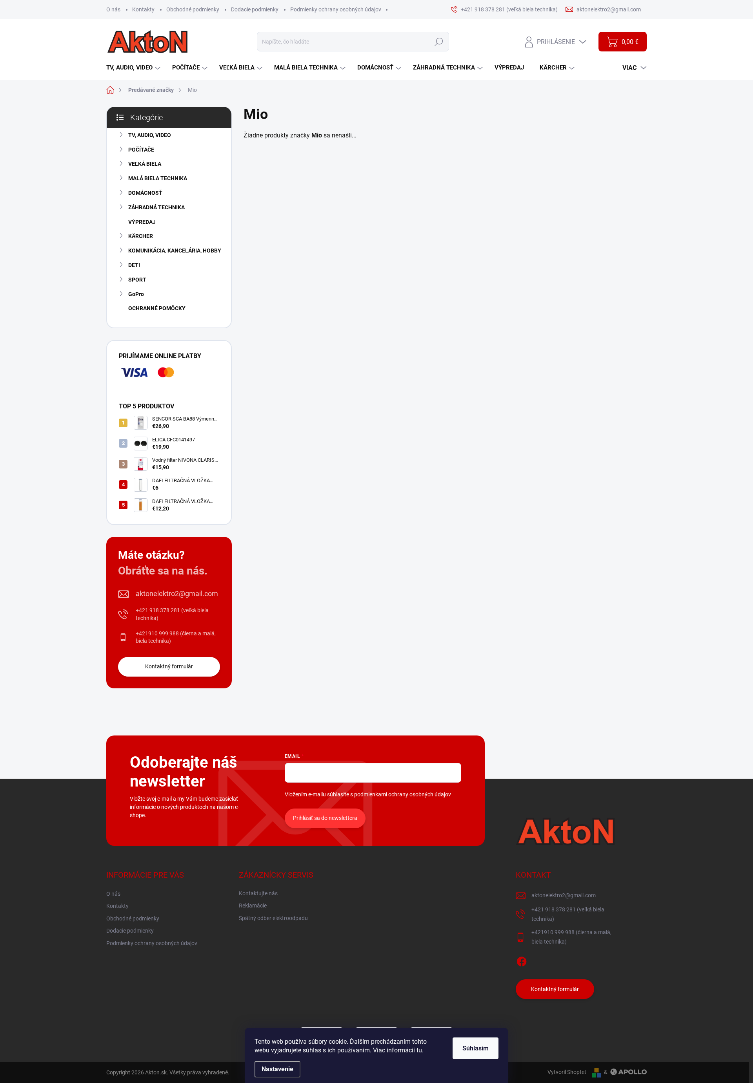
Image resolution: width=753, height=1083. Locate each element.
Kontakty (143, 9)
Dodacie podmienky (254, 9)
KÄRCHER (140, 236)
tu (419, 1050)
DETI (134, 265)
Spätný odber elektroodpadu (273, 918)
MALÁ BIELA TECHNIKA (157, 178)
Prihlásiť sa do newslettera (325, 818)
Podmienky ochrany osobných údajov (335, 9)
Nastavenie (277, 1069)
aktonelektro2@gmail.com (177, 593)
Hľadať (438, 41)
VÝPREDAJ (142, 222)
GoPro (136, 294)
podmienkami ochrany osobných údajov (402, 794)
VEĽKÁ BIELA (144, 164)
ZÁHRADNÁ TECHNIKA (156, 207)
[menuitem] (134, 67)
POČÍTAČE (141, 149)
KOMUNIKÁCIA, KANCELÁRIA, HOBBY (174, 250)
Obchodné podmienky (192, 9)
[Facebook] (521, 960)
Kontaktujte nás (258, 893)
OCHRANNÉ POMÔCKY (157, 308)
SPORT (137, 279)
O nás (113, 9)
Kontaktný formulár (169, 666)
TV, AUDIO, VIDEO (149, 135)
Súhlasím (475, 1048)
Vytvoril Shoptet (566, 1072)
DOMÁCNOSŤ (145, 193)
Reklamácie (253, 905)
